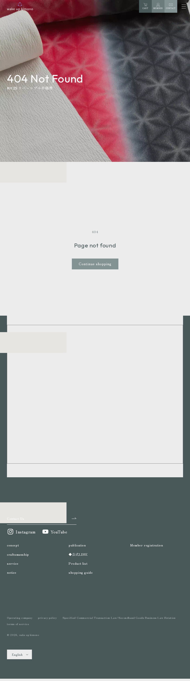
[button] (183, 6)
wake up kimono (29, 635)
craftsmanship (18, 554)
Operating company (19, 617)
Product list (78, 563)
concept (13, 545)
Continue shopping (95, 263)
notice (11, 572)
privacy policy (47, 617)
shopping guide (81, 572)
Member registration (146, 545)
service (12, 563)
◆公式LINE (78, 554)
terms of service (18, 624)
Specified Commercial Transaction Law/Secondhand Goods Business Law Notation (119, 617)
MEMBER (158, 8)
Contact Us (15, 518)
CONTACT (171, 8)
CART (145, 7)
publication (77, 545)
